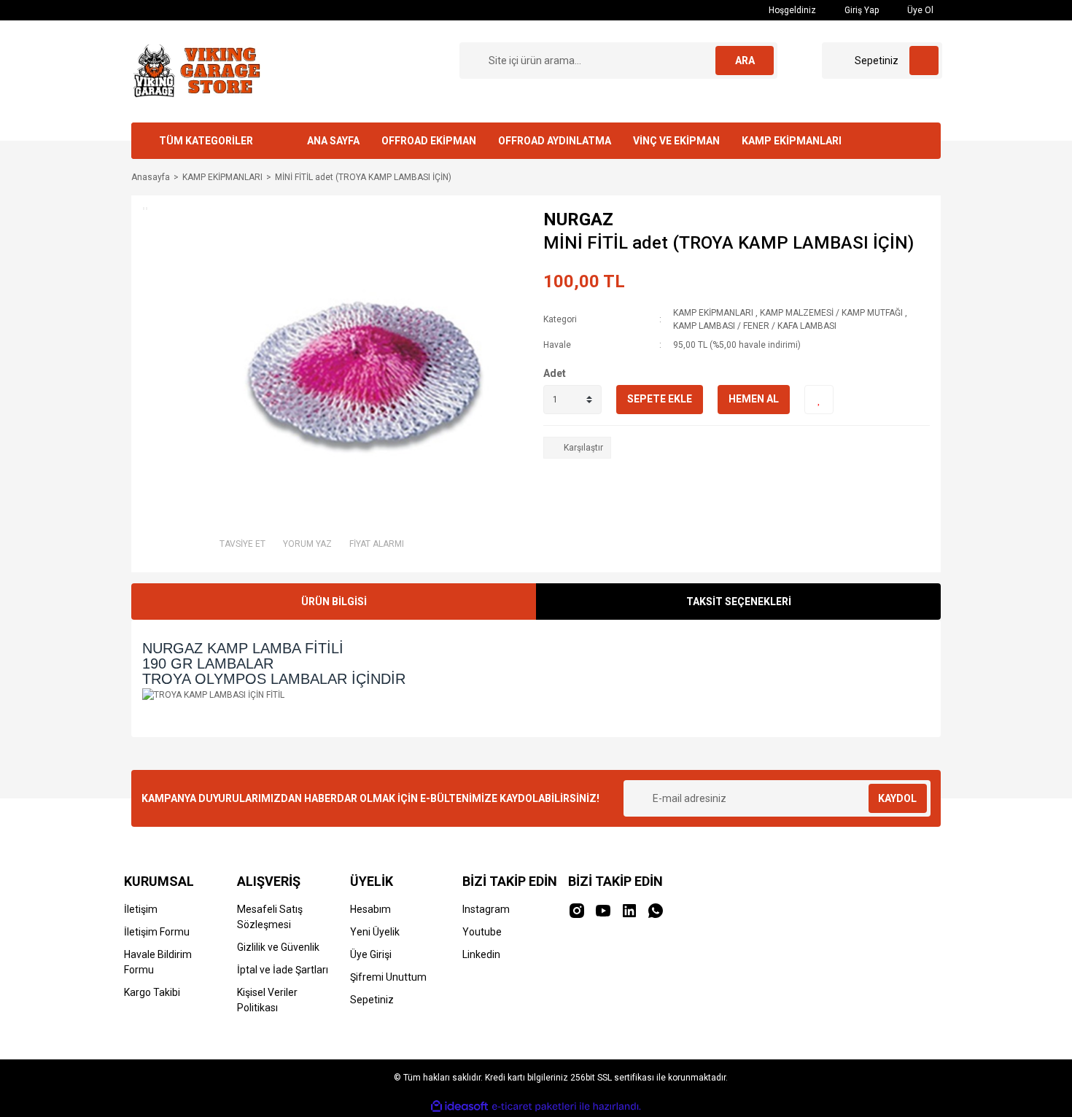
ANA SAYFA (333, 141)
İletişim (141, 909)
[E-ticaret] (534, 1106)
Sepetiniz (372, 999)
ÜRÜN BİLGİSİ (334, 601)
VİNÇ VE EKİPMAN (676, 141)
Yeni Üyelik (375, 932)
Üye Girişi (371, 954)
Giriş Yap (860, 10)
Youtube (482, 932)
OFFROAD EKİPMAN (428, 141)
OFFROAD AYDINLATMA (554, 141)
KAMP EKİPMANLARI (792, 141)
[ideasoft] (459, 1107)
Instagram (486, 909)
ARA (745, 60)
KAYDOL (897, 798)
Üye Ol (919, 10)
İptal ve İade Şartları (282, 970)
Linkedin (481, 954)
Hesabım (370, 909)
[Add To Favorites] (819, 399)
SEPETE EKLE (659, 399)
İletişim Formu (157, 932)
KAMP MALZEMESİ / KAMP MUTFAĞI (831, 313)
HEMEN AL (754, 399)
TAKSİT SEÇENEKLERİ (738, 601)
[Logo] (195, 71)
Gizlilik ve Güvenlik (278, 947)
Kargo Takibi (152, 992)
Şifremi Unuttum (388, 977)
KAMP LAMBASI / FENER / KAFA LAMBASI (754, 326)
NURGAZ (578, 219)
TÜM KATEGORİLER (206, 141)
